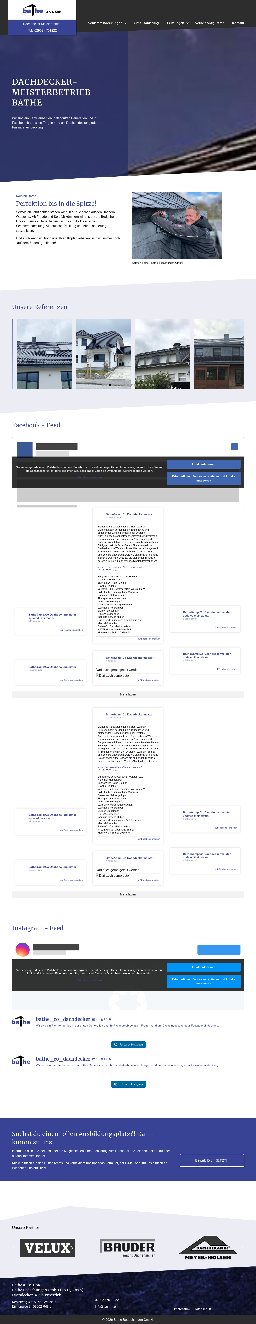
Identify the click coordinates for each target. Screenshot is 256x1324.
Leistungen (175, 23)
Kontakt (238, 23)
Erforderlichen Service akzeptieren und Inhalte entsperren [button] (203, 478)
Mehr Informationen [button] (89, 477)
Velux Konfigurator (209, 23)
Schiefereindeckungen (105, 23)
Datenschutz (203, 1309)
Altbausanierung (146, 23)
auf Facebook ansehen (71, 630)
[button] (125, 23)
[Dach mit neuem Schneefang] (39, 354)
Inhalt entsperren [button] (203, 464)
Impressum (182, 1309)
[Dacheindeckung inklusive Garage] (98, 354)
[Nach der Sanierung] (216, 354)
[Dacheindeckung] (157, 354)
